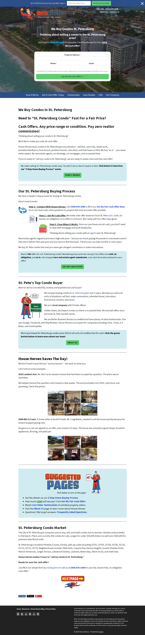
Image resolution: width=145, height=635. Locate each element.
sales (110, 215)
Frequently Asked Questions (72, 512)
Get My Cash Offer (72, 266)
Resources (26, 609)
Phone (53, 63)
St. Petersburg (79, 293)
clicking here (52, 567)
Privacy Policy (50, 609)
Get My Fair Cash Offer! (73, 501)
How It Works (32, 95)
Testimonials (73, 95)
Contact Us (114, 12)
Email (91, 63)
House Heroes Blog (37, 609)
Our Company (112, 95)
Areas (19, 609)
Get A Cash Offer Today (53, 95)
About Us (104, 12)
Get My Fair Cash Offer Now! (111, 206)
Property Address (72, 55)
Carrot (101, 632)
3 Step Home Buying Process (63, 498)
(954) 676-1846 (111, 9)
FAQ (101, 95)
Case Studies (89, 95)
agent (93, 233)
